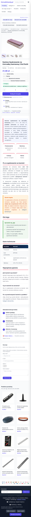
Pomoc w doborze (6, 112)
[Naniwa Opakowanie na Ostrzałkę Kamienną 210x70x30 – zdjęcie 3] (12, 56)
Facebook (18, 112)
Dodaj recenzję (7, 378)
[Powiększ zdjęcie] (15, 44)
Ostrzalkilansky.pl (7, 2)
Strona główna (5, 29)
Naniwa (4, 68)
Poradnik (16, 8)
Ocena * (4, 363)
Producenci (23, 8)
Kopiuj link (13, 112)
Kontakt (4, 11)
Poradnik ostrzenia (19, 336)
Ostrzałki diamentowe (8, 25)
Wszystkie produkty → (24, 17)
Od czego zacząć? (6, 8)
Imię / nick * (5, 353)
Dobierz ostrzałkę (21, 5)
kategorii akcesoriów (8, 301)
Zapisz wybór (21, 511)
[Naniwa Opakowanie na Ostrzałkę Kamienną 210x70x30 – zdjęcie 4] (16, 56)
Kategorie (11, 5)
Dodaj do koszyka (15, 94)
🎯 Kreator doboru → (8, 336)
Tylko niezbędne (11, 511)
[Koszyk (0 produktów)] (28, 2)
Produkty (4, 5)
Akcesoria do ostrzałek (20, 19)
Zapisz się (26, 492)
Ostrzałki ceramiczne (21, 25)
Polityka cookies (21, 499)
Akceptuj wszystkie (15, 514)
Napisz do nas (6, 338)
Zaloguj (9, 11)
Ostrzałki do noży (7, 19)
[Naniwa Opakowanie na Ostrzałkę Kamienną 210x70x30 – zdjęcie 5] (20, 56)
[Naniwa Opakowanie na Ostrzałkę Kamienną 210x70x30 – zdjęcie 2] (8, 56)
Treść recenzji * (6, 368)
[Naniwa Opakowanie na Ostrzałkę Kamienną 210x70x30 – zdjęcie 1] (3, 56)
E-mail (4, 358)
